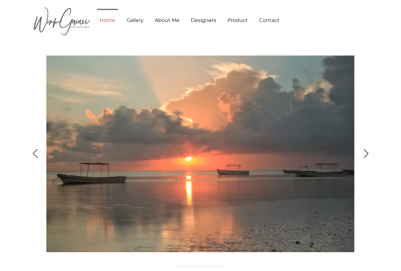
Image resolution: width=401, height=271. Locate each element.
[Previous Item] (35, 154)
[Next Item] (366, 154)
